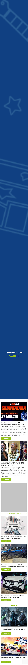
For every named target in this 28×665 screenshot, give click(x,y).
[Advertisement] (14, 497)
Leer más (6, 438)
